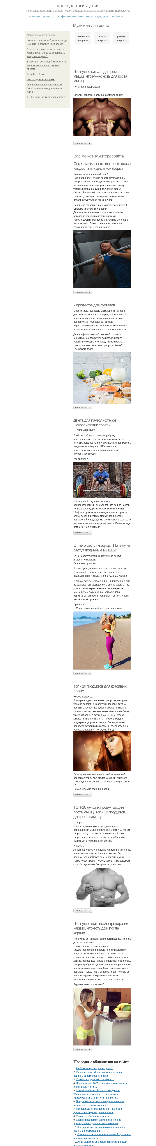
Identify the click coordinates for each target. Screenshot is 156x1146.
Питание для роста (102, 38)
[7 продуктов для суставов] (102, 378)
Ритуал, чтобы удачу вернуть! (92, 1116)
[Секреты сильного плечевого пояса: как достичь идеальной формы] (102, 259)
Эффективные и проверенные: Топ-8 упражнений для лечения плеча (44, 88)
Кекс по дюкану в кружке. (41, 79)
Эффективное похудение (74, 16)
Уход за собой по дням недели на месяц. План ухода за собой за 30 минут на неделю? (46, 53)
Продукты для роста (121, 38)
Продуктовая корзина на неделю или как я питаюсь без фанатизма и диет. (98, 1103)
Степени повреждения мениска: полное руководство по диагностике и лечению (97, 1121)
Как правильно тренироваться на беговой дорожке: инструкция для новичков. (98, 1110)
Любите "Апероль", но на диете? (94, 1068)
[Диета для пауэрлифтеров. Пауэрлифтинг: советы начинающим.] (102, 480)
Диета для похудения (78, 5)
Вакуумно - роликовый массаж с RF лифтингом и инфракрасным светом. (47, 65)
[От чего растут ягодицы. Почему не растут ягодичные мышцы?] (102, 640)
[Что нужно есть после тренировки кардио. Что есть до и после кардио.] (102, 1016)
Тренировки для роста (82, 38)
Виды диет (102, 16)
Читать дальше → (82, 143)
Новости (49, 16)
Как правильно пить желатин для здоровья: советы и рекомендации (99, 1128)
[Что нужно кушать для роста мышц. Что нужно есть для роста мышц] (102, 117)
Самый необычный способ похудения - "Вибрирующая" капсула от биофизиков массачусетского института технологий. (96, 1094)
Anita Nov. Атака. (36, 74)
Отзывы (117, 16)
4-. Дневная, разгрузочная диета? (46, 97)
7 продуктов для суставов (94, 305)
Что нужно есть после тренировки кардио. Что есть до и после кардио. (100, 928)
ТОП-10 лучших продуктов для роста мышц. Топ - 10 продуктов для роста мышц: (99, 812)
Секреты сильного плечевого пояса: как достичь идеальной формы (102, 166)
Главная (35, 16)
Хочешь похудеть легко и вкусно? (95, 1079)
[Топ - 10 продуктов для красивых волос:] (102, 751)
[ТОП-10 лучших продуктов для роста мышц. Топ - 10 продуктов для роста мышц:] (102, 887)
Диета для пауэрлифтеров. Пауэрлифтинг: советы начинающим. (95, 425)
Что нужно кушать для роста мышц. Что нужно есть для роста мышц (100, 76)
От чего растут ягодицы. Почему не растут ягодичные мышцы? (101, 547)
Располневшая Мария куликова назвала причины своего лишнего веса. (97, 1073)
